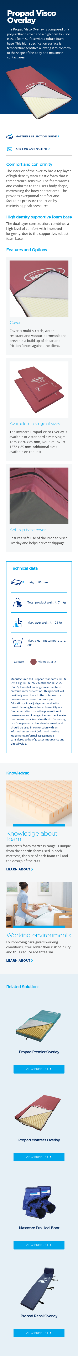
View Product (37, 1069)
